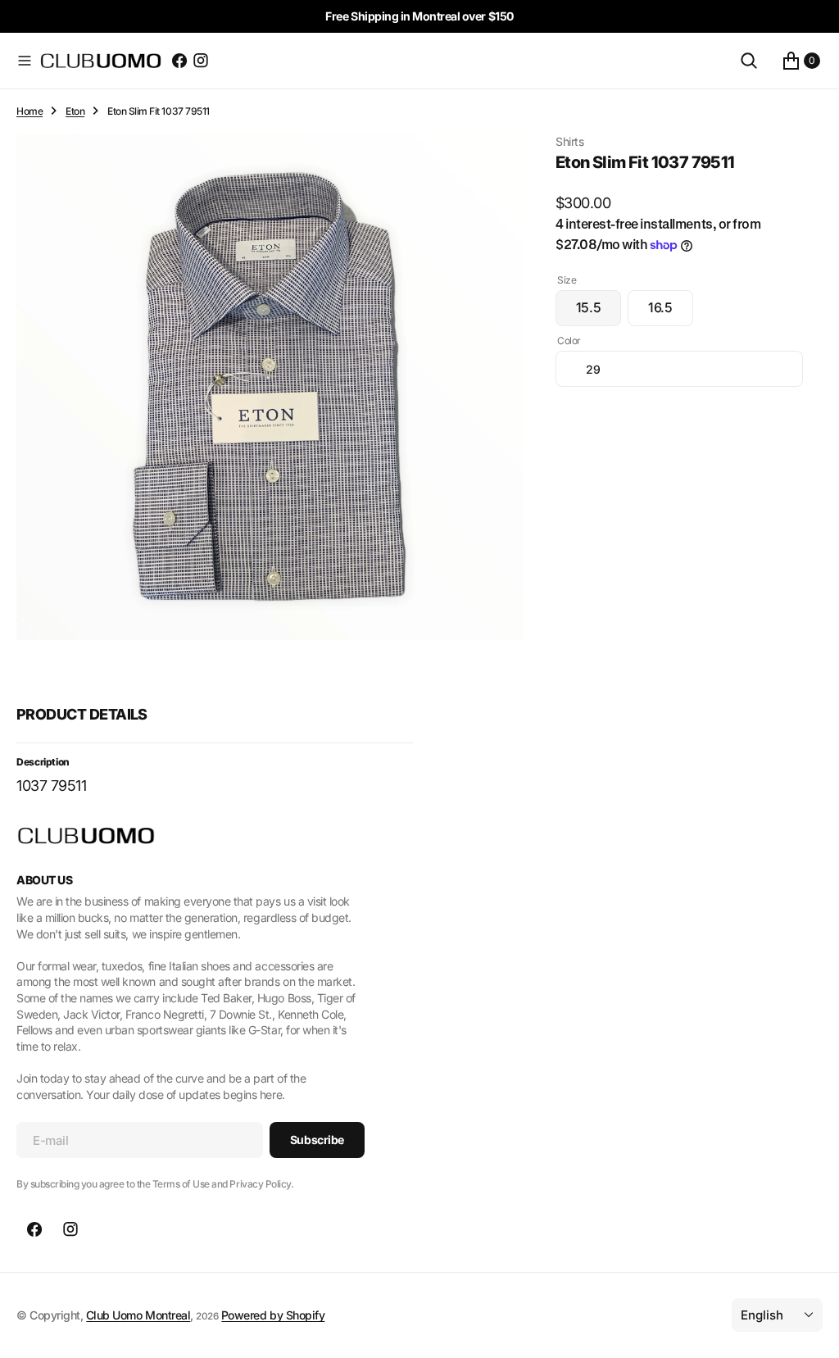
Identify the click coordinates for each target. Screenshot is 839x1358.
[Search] (749, 61)
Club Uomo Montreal (138, 1315)
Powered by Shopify (272, 1315)
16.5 (670, 312)
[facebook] (179, 60)
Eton (75, 111)
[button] (24, 60)
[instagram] (200, 60)
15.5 (598, 312)
